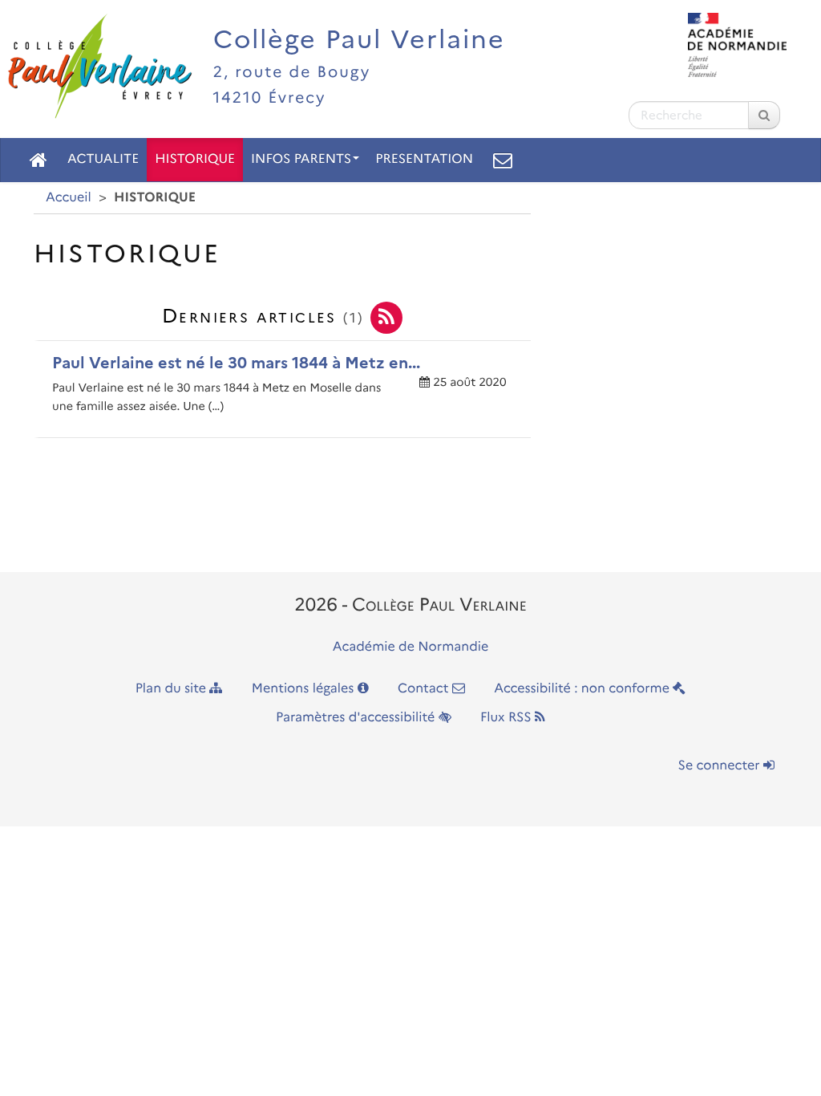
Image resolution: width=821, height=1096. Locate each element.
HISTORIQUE (195, 159)
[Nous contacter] (502, 159)
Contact (425, 688)
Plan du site (172, 688)
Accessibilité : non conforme (583, 688)
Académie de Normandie (411, 647)
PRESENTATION (424, 159)
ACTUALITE (103, 159)
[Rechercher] (764, 115)
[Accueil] (38, 159)
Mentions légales (305, 688)
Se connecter (720, 765)
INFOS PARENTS (301, 159)
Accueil (68, 197)
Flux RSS (507, 717)
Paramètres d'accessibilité (357, 717)
